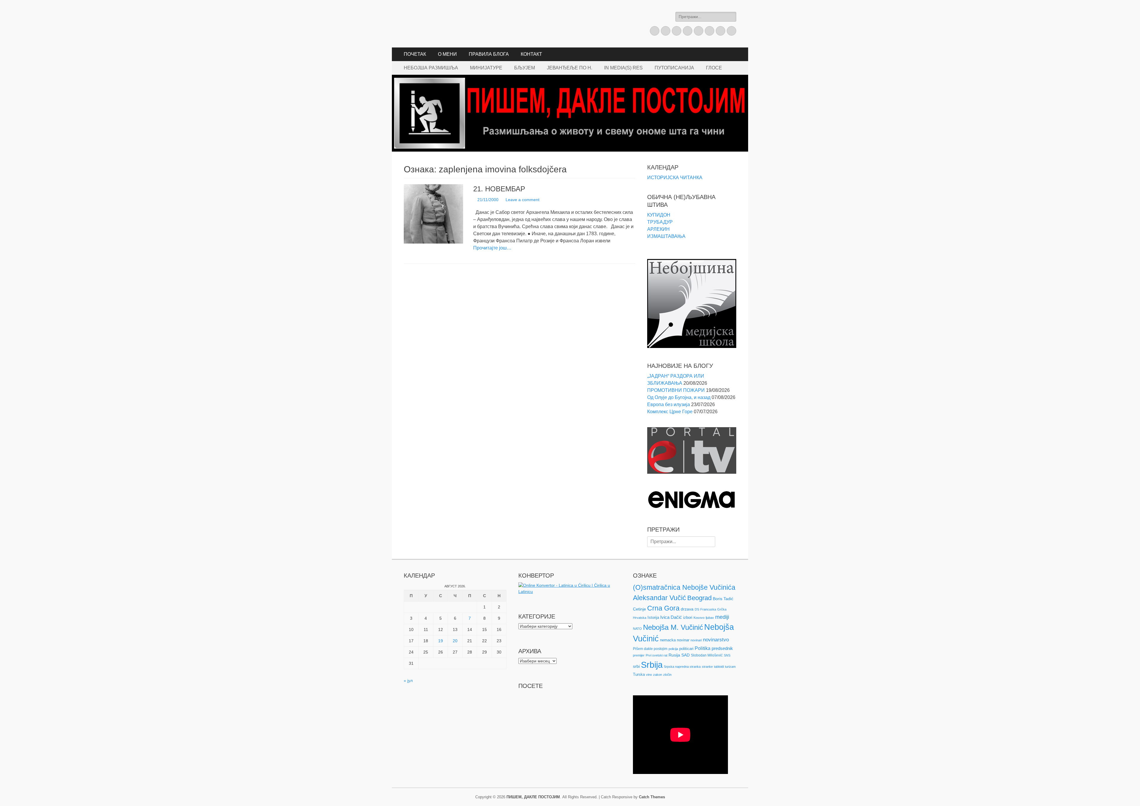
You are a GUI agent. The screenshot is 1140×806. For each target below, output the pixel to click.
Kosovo (699, 617)
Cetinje (639, 609)
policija (673, 649)
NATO (637, 628)
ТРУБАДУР (660, 222)
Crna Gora (663, 608)
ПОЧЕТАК (415, 54)
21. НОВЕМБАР (499, 189)
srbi (636, 666)
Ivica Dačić (671, 617)
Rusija (674, 655)
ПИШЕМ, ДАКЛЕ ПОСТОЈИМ (533, 797)
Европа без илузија (668, 404)
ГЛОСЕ (714, 67)
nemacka (668, 640)
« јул (408, 680)
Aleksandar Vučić (659, 598)
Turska (639, 674)
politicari (686, 648)
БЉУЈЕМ (524, 67)
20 (455, 640)
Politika (702, 648)
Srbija (652, 665)
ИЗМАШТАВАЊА (666, 236)
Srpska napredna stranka (682, 666)
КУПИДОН (658, 214)
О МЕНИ (447, 54)
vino (649, 674)
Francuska (708, 609)
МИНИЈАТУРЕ (486, 67)
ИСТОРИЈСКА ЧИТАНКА (674, 177)
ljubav (710, 617)
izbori (687, 617)
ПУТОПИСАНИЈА (674, 67)
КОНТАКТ (531, 54)
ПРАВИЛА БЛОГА (489, 54)
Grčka (721, 609)
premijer (639, 655)
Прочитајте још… (492, 247)
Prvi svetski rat (656, 655)
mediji (722, 617)
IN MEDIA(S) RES (623, 67)
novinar (683, 640)
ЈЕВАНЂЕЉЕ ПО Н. (569, 67)
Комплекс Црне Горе (670, 411)
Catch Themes (652, 797)
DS (697, 609)
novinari (696, 640)
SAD (685, 655)
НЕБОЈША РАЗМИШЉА (431, 67)
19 (440, 640)
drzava (687, 609)
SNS (727, 655)
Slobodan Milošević (707, 655)
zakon (657, 674)
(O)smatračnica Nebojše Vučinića (684, 587)
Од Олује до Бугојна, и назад (678, 397)
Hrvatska (639, 617)
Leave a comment (522, 199)
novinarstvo (716, 640)
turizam (730, 666)
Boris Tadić (723, 598)
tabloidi (719, 666)
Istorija (653, 617)
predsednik (722, 648)
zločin (667, 674)
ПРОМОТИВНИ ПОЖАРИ (676, 390)
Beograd (699, 598)
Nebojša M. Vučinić (673, 627)
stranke (707, 666)
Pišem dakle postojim (650, 649)
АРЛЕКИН (658, 229)
